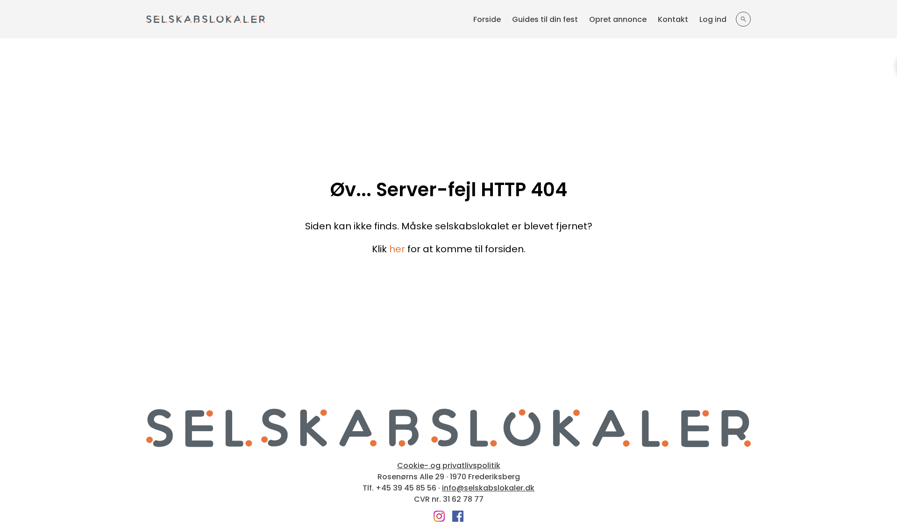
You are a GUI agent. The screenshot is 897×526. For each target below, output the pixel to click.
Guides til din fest (545, 19)
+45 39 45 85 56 (406, 488)
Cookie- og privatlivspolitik (448, 465)
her (397, 249)
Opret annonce (618, 19)
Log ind (712, 19)
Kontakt (673, 19)
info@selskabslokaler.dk (488, 488)
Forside (487, 19)
